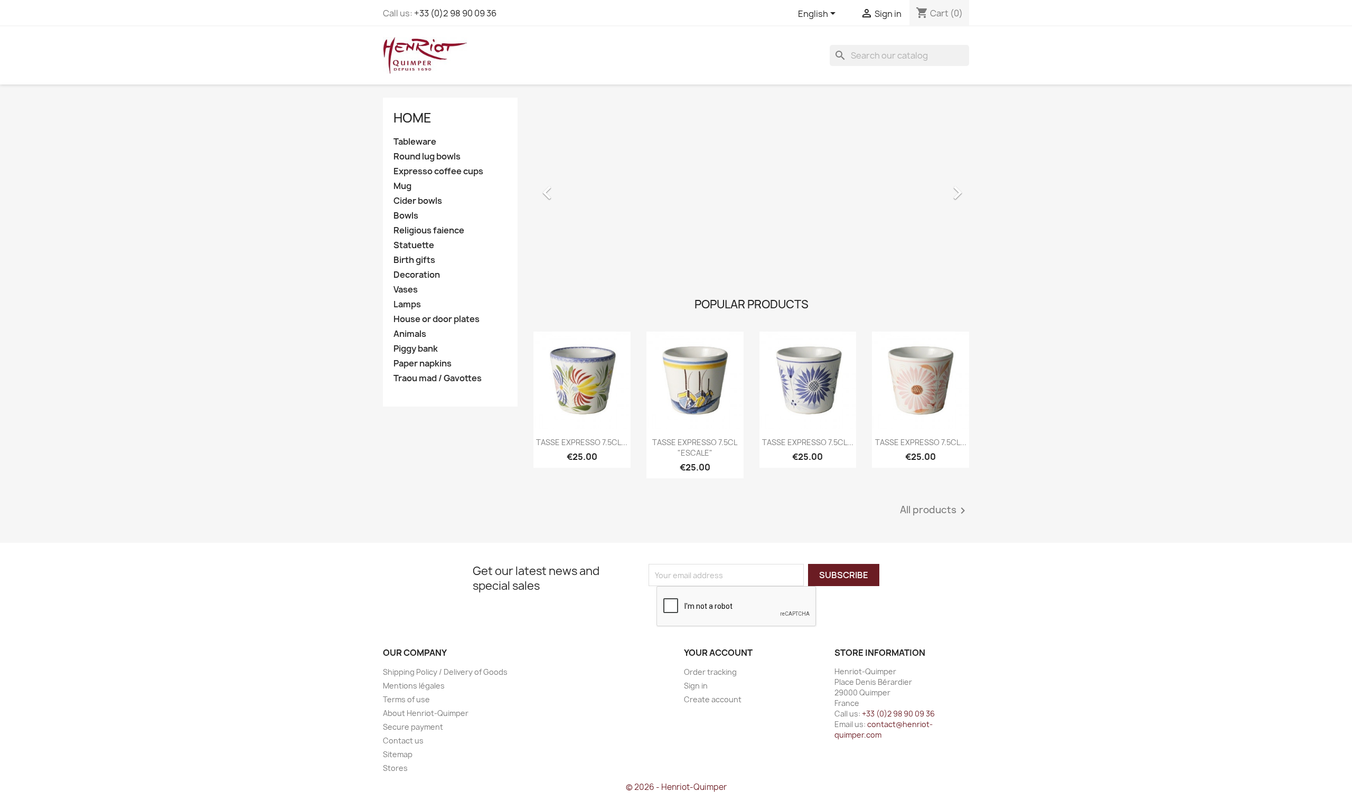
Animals (409, 334)
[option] (751, 187)
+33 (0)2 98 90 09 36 (455, 13)
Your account (718, 652)
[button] (566, 187)
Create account (712, 699)
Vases (405, 289)
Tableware (414, 141)
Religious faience (428, 230)
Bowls (405, 215)
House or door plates (436, 319)
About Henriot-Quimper (425, 713)
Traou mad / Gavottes (437, 378)
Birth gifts (414, 260)
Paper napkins (422, 363)
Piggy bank (415, 348)
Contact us (403, 741)
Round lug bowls (427, 156)
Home (412, 118)
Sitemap (397, 754)
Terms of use (406, 699)
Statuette (413, 245)
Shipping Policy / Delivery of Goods (445, 672)
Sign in (696, 686)
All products (934, 510)
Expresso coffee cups (438, 171)
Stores (395, 768)
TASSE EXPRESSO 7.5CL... (581, 442)
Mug (402, 186)
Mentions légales (414, 686)
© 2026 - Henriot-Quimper (676, 787)
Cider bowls (417, 200)
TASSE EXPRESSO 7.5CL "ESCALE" (694, 447)
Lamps (407, 304)
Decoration (416, 274)
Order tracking (710, 672)
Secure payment (413, 727)
